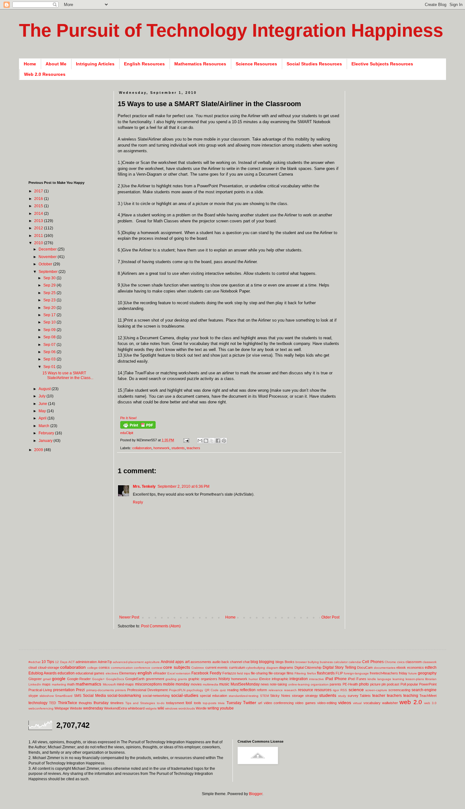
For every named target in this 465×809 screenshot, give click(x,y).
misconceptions (148, 684)
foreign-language (356, 673)
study (342, 695)
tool (189, 703)
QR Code (212, 690)
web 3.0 (430, 703)
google (58, 678)
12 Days (61, 662)
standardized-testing (243, 695)
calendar (355, 662)
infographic (280, 679)
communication (122, 667)
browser (301, 662)
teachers (193, 448)
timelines (117, 703)
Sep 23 (50, 300)
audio (216, 662)
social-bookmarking (124, 695)
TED (52, 703)
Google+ (98, 679)
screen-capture (376, 690)
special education (213, 695)
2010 (39, 243)
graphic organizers (202, 679)
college (92, 667)
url (260, 703)
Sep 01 (50, 367)
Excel (171, 673)
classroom (414, 662)
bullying (313, 662)
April (43, 418)
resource (305, 690)
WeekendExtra (115, 708)
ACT (71, 662)
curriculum (237, 667)
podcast (393, 684)
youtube (227, 708)
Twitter (249, 702)
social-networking (156, 695)
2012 (39, 228)
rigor (336, 690)
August (45, 389)
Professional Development (147, 690)
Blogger (255, 794)
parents (335, 684)
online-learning (299, 684)
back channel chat (235, 662)
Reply (138, 502)
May (43, 411)
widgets (151, 708)
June (43, 403)
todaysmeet (175, 703)
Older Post (330, 617)
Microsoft (109, 684)
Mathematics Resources (200, 63)
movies (196, 684)
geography (427, 673)
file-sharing (259, 673)
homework (161, 448)
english (145, 672)
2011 (39, 235)
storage (298, 695)
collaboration (142, 448)
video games (305, 703)
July (42, 396)
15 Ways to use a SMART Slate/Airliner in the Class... (67, 375)
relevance (276, 690)
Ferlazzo (229, 673)
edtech (431, 667)
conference (142, 667)
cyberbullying (255, 667)
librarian (431, 679)
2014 (39, 213)
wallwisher (390, 703)
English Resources (144, 63)
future (412, 673)
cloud (32, 667)
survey (353, 695)
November (48, 257)
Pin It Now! (128, 418)
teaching (410, 695)
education (66, 673)
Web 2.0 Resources (44, 74)
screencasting (399, 690)
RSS (343, 690)
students (178, 448)
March (44, 426)
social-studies (184, 695)
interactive (316, 679)
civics (401, 662)
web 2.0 (411, 702)
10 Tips (47, 662)
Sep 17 (50, 315)
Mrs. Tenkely (144, 486)
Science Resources (256, 63)
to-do (160, 703)
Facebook (199, 673)
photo (364, 684)
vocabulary (372, 703)
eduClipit (126, 433)
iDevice (264, 679)
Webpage (61, 708)
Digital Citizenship (308, 667)
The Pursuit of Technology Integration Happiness (231, 30)
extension (183, 673)
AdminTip (105, 662)
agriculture (152, 662)
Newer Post (129, 617)
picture (375, 684)
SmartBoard (63, 695)
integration (298, 679)
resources (323, 690)
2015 (39, 206)
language (384, 679)
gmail (47, 679)
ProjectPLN (177, 690)
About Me (56, 63)
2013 (39, 221)
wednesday (93, 708)
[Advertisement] (233, 604)
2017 (39, 191)
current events (216, 667)
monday (182, 684)
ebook (401, 667)
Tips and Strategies (140, 703)
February (47, 433)
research (290, 690)
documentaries (384, 667)
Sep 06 (50, 352)
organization (320, 684)
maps (46, 684)
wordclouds (186, 708)
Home (30, 63)
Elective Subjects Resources (382, 63)
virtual (357, 703)
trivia (221, 703)
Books (289, 662)
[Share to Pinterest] (224, 441)
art (187, 662)
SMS (77, 695)
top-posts (209, 703)
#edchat (34, 662)
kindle (372, 679)
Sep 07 (50, 344)
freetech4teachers (384, 673)
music (224, 684)
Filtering (300, 673)
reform (262, 690)
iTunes (361, 679)
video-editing (327, 703)
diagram (272, 667)
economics (415, 667)
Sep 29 (50, 285)
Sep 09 (50, 330)
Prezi (80, 690)
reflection (248, 690)
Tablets (365, 695)
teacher (378, 695)
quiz (223, 690)
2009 (39, 450)
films (290, 673)
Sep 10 (50, 322)
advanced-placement (128, 662)
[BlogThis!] (206, 441)
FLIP (339, 673)
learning (398, 679)
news (265, 684)
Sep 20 (50, 307)
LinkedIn (34, 684)
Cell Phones (372, 662)
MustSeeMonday (245, 684)
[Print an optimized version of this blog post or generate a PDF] (138, 427)
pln (383, 684)
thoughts (85, 703)
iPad (329, 679)
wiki (161, 708)
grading (171, 679)
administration (86, 662)
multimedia (210, 684)
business (326, 662)
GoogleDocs (115, 679)
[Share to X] (212, 441)
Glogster (35, 679)
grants (182, 679)
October (46, 264)
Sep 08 (50, 337)
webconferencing (40, 708)
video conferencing (279, 703)
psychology (195, 690)
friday (403, 673)
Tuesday (233, 703)
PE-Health (350, 684)
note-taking (278, 684)
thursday (101, 703)
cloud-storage (48, 667)
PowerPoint (428, 684)
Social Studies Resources (314, 63)
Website (76, 708)
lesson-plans (415, 679)
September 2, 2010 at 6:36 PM (183, 486)
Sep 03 (50, 359)
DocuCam (365, 667)
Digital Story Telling (339, 667)
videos (344, 702)
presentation (64, 690)
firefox (311, 673)
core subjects (176, 667)
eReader (159, 673)
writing (213, 708)
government (155, 679)
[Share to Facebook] (218, 441)
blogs (280, 662)
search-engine (424, 690)
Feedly (215, 673)
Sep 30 (50, 278)
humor (253, 679)
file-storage (277, 673)
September (49, 271)
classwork (430, 662)
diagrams (286, 667)
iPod (351, 679)
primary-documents (100, 690)
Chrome (390, 662)
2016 (39, 198)
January (46, 440)
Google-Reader (79, 679)
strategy (311, 695)
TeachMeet (428, 695)
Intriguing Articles (95, 63)
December (48, 249)
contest (157, 667)
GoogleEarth (135, 679)
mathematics (88, 683)
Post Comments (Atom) (161, 626)
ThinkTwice (67, 703)
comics (104, 667)
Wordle (201, 708)
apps (179, 662)
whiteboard (136, 708)
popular (412, 684)
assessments (200, 662)
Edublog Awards (42, 673)
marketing (59, 684)
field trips (243, 673)
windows (171, 708)
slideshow (47, 695)
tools (197, 703)
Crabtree (197, 667)
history (224, 679)
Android (167, 662)
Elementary (128, 673)
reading (233, 690)
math (71, 684)
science (356, 689)
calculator (341, 662)
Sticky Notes (280, 695)
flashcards (326, 673)
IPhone (340, 679)
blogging (266, 662)
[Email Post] (186, 440)
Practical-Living (40, 690)
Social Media (94, 695)
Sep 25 (50, 293)
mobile (169, 684)
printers (120, 690)
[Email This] (200, 441)
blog (254, 662)
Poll (403, 684)
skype (33, 695)
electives (112, 673)
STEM (264, 695)
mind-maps (125, 684)
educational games (90, 673)
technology (37, 703)
